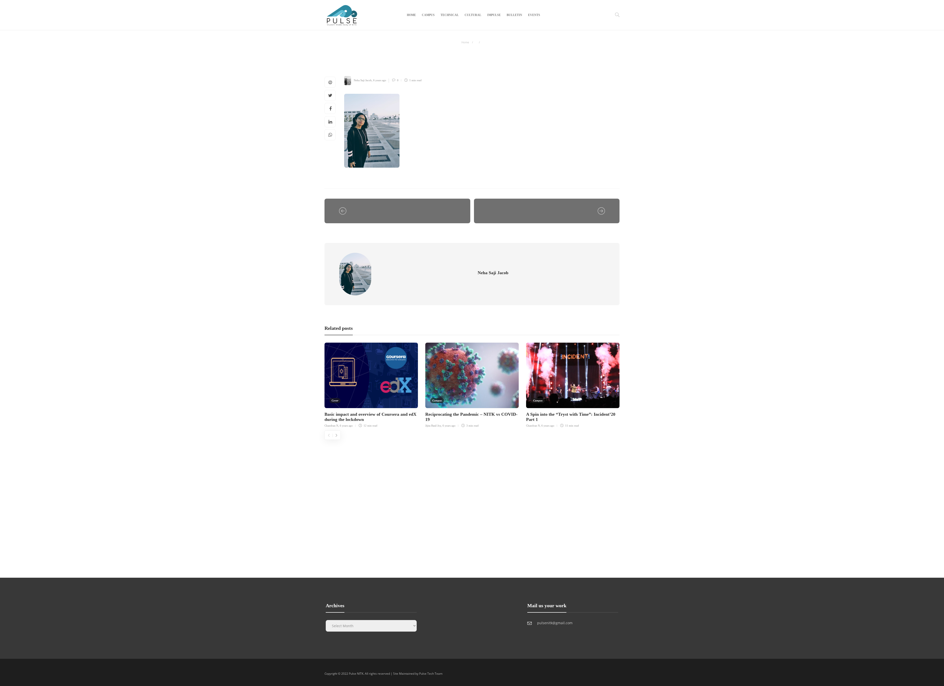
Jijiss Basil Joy (433, 425)
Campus (428, 15)
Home (411, 15)
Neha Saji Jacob (363, 80)
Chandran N (331, 425)
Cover (335, 400)
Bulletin (514, 15)
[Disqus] (472, 501)
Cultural (473, 15)
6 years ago (379, 80)
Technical (450, 15)
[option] (371, 384)
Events (534, 15)
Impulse (494, 15)
